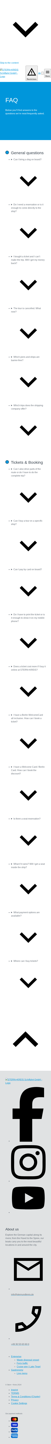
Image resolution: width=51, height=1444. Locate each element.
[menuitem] (28, 1141)
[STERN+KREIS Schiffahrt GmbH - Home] (11, 73)
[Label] (25, 1069)
